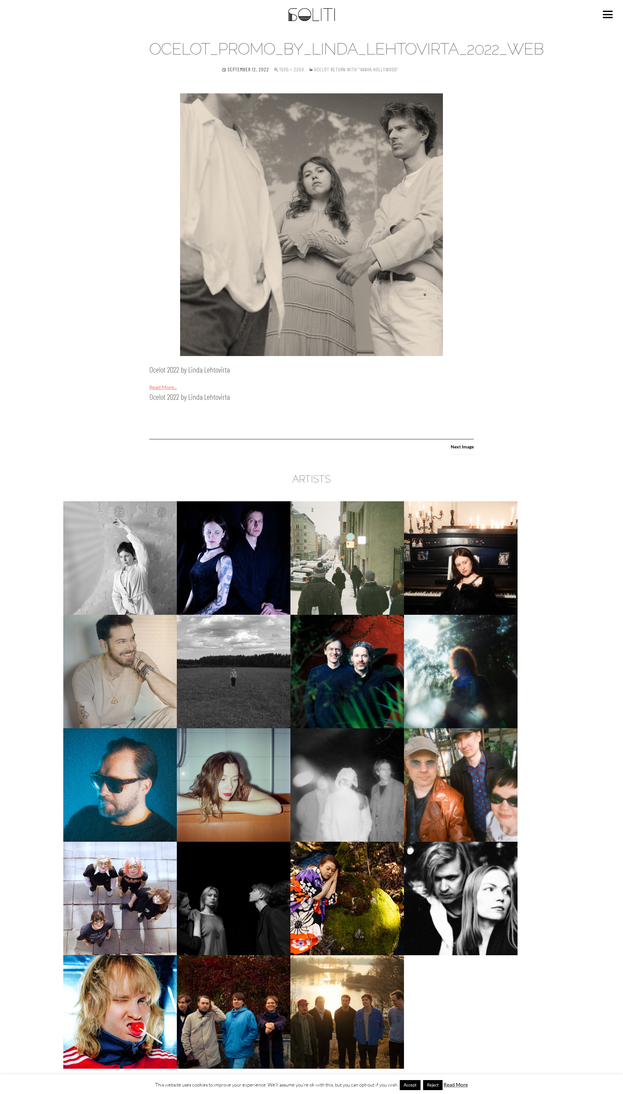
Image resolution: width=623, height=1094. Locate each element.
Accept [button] (410, 1085)
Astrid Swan (120, 558)
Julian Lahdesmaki (120, 671)
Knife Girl (461, 671)
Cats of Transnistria (234, 558)
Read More (456, 1085)
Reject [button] (433, 1085)
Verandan (347, 1012)
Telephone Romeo (120, 1012)
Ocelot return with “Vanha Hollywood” (356, 69)
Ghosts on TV (347, 558)
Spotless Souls (233, 898)
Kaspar (347, 671)
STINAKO (347, 898)
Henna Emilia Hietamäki (461, 558)
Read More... (163, 387)
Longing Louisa (233, 785)
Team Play (461, 898)
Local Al (120, 785)
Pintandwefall (120, 898)
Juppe (233, 671)
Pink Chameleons (460, 785)
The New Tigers (233, 1012)
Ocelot (347, 785)
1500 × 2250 (291, 69)
